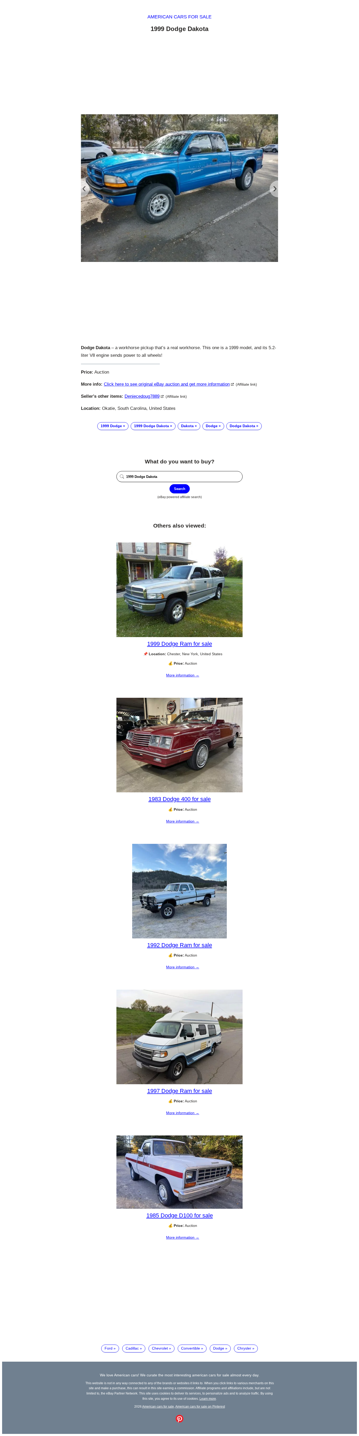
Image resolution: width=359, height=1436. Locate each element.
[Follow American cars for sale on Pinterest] (179, 1421)
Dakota (187, 426)
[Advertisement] (179, 74)
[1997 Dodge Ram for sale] (179, 1083)
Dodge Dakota (242, 426)
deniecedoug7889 (142, 396)
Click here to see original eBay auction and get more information (167, 384)
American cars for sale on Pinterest (200, 1406)
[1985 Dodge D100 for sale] (179, 1207)
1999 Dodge (111, 426)
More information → (182, 675)
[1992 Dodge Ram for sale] (179, 937)
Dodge (212, 426)
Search (179, 489)
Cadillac (132, 1348)
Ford (108, 1348)
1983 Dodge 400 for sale (179, 799)
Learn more (207, 1398)
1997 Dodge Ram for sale (179, 1091)
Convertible (190, 1348)
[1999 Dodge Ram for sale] (179, 636)
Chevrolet (160, 1348)
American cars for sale (179, 16)
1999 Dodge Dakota (151, 426)
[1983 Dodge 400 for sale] (179, 791)
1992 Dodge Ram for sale (179, 945)
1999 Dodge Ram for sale (179, 643)
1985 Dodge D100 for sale (179, 1215)
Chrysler (244, 1348)
